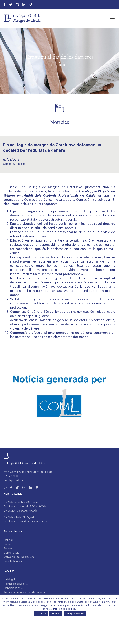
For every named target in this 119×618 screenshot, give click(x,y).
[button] (112, 18)
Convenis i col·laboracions (19, 557)
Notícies (20, 164)
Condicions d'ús (13, 588)
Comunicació (11, 553)
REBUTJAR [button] (55, 614)
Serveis (8, 544)
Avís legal (9, 579)
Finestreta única (13, 561)
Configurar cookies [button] (74, 614)
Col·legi (8, 540)
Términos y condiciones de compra (24, 592)
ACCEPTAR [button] (41, 614)
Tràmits (8, 548)
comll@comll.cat (13, 480)
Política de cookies (64, 609)
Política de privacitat (16, 584)
